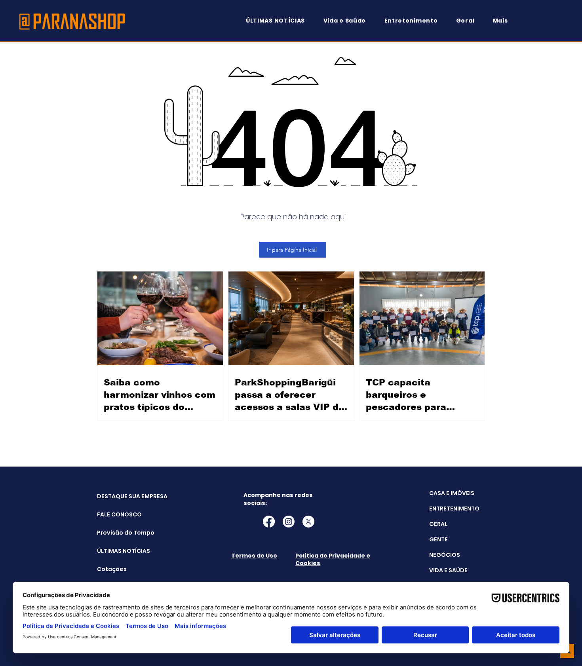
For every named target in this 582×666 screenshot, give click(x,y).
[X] (308, 521)
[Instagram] (289, 521)
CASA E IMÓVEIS (451, 493)
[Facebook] (269, 521)
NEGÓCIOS (444, 555)
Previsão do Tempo (117, 533)
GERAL (438, 524)
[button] (504, 21)
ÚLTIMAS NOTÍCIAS (117, 551)
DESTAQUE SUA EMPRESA (117, 496)
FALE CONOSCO (117, 514)
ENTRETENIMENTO (454, 508)
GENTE (438, 539)
